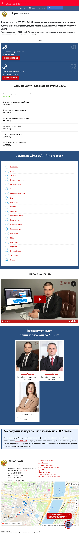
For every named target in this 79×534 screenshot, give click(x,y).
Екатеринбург (15, 229)
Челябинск (14, 167)
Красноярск (14, 220)
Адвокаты (22, 8)
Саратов (13, 211)
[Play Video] (3, 321)
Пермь (12, 171)
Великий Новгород (17, 193)
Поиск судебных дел (55, 8)
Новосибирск (15, 251)
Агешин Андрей (51, 374)
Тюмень (13, 176)
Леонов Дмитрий (27, 374)
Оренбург (14, 202)
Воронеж (13, 247)
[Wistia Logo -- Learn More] (72, 321)
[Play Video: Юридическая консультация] (40, 299)
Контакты (41, 8)
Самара (13, 207)
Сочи (12, 189)
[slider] (38, 321)
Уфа (11, 198)
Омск (12, 238)
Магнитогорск (15, 184)
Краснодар (14, 242)
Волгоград (14, 233)
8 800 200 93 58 (21, 441)
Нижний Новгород (17, 180)
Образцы (32, 8)
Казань (12, 260)
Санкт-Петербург (17, 224)
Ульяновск (14, 255)
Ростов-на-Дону (16, 215)
